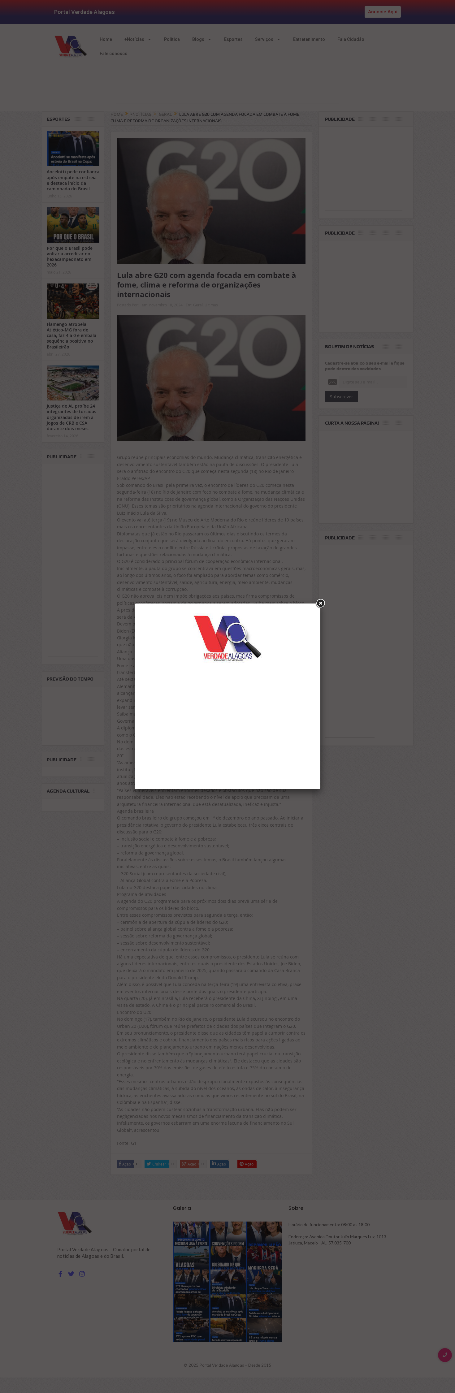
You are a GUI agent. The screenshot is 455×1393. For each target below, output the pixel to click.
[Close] (320, 603)
